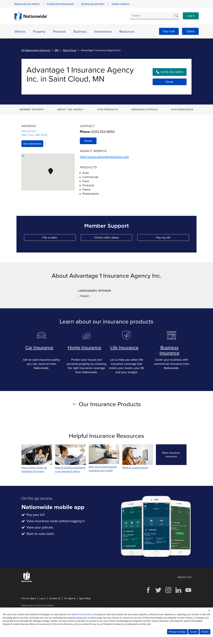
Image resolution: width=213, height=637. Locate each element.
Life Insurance (124, 347)
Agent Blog (85, 598)
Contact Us (55, 598)
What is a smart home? (135, 467)
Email (169, 82)
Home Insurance (84, 347)
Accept (193, 631)
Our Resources (182, 109)
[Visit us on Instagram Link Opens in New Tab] (168, 592)
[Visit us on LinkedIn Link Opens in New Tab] (178, 592)
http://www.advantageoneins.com (104, 157)
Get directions (32, 144)
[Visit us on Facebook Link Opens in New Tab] (148, 592)
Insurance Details (144, 109)
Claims (190, 31)
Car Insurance (39, 347)
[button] (50, 171)
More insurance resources (174, 454)
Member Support (32, 109)
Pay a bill (169, 31)
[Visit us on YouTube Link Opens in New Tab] (188, 592)
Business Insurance (169, 350)
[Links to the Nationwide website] (26, 581)
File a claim (59, 238)
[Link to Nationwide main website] (31, 20)
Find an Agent (28, 598)
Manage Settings (177, 631)
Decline (205, 631)
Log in (191, 15)
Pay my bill (172, 238)
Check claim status (113, 238)
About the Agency (70, 109)
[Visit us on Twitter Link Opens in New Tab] (158, 592)
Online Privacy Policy (81, 614)
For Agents (70, 598)
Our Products (107, 109)
